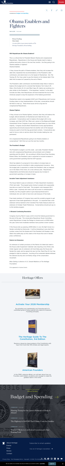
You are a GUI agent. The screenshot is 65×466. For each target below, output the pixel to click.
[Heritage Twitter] (41, 459)
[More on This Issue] (56, 396)
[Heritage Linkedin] (55, 459)
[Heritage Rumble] (58, 459)
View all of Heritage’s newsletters (39, 449)
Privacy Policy (6, 459)
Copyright (26, 459)
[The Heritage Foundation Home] (7, 2)
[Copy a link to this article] (56, 10)
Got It (52, 463)
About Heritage (11, 443)
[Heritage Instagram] (51, 459)
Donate (61, 2)
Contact (9, 453)
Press (8, 448)
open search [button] (54, 2)
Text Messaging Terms (17, 459)
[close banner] (63, 464)
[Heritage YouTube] (61, 459)
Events (8, 445)
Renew (8, 451)
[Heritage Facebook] (48, 459)
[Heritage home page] (4, 443)
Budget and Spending (22, 13)
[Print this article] (61, 10)
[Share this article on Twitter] (46, 10)
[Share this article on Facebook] (51, 10)
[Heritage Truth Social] (45, 459)
